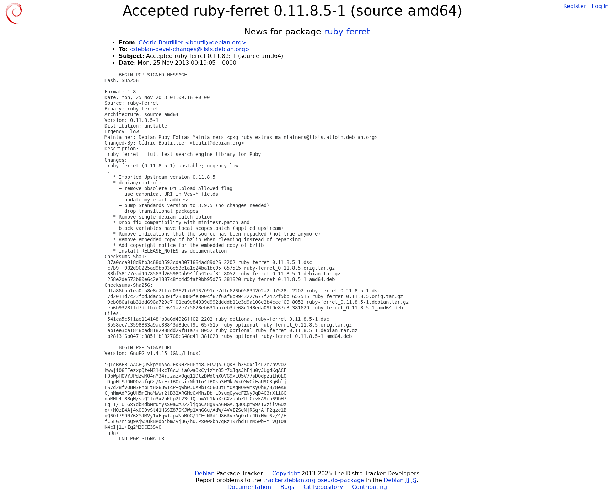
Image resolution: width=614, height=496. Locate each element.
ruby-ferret (347, 32)
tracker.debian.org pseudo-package (313, 480)
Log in (600, 6)
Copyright (286, 473)
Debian (205, 473)
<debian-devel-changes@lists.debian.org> (189, 49)
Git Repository (323, 487)
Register (574, 6)
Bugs (287, 487)
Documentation (249, 487)
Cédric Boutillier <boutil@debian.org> (192, 42)
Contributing (369, 487)
